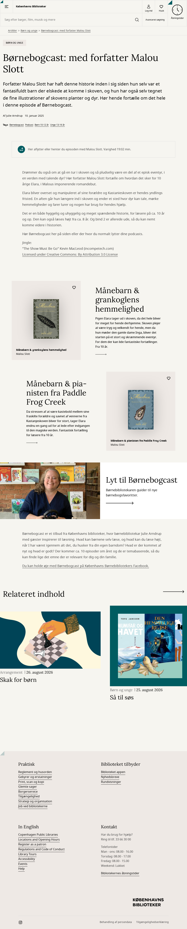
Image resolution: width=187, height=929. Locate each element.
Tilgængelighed (29, 796)
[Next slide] (173, 592)
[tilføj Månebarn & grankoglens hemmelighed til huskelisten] (74, 287)
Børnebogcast (16, 125)
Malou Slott (23, 354)
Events (22, 864)
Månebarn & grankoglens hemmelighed (41, 350)
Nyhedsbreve (110, 777)
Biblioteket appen (113, 772)
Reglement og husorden (35, 772)
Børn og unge (29, 30)
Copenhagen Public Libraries (38, 835)
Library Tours (27, 854)
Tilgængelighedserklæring (152, 922)
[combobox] (71, 19)
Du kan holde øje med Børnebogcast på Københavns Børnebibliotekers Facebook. (85, 566)
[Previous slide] (173, 598)
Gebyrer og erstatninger (35, 777)
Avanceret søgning (155, 19)
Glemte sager (27, 787)
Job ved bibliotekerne (32, 806)
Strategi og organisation (35, 801)
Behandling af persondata (116, 922)
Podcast (29, 125)
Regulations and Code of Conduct (41, 849)
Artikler (12, 30)
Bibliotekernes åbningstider (120, 873)
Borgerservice (28, 791)
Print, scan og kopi (31, 782)
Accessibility (26, 859)
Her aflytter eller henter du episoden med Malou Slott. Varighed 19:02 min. (79, 149)
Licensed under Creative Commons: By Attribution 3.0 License (70, 254)
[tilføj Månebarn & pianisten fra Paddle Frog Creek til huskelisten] (169, 378)
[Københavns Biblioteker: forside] (148, 902)
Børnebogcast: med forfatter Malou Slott (66, 30)
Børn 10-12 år (42, 125)
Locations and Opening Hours (39, 839)
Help (21, 869)
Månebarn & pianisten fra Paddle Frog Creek (139, 441)
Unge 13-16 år (57, 125)
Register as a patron (32, 844)
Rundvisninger (111, 782)
